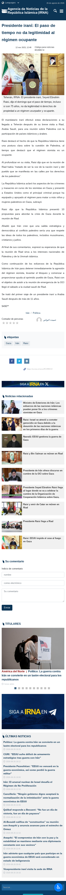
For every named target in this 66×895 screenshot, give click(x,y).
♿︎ (58, 887)
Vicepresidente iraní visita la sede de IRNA (27, 869)
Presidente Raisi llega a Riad (38, 521)
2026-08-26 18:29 (13, 749)
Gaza (8, 343)
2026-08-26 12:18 (13, 817)
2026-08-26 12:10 (13, 833)
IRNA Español (28, 11)
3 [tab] (23, 688)
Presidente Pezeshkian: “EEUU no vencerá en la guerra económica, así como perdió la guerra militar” (31, 770)
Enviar (7, 607)
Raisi (25, 343)
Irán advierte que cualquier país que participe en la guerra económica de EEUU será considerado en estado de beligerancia (32, 857)
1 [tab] (15, 688)
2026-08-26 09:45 (13, 864)
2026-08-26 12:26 (13, 805)
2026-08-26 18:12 (13, 761)
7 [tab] (37, 688)
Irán (27, 313)
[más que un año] (12, 407)
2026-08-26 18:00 (13, 777)
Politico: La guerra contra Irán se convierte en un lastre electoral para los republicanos (31, 675)
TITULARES (13, 623)
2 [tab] (19, 688)
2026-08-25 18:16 (13, 873)
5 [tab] (30, 688)
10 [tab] (49, 688)
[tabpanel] (33, 657)
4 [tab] (26, 688)
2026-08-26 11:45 (13, 849)
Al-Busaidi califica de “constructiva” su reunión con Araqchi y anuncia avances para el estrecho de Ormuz (32, 826)
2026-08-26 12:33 (13, 789)
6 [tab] (34, 688)
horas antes (9, 684)
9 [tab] (45, 688)
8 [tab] (41, 688)
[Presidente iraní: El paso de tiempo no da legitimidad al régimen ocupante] (33, 74)
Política (36, 313)
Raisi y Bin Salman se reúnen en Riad (43, 453)
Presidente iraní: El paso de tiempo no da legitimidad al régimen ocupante (28, 32)
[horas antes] (33, 649)
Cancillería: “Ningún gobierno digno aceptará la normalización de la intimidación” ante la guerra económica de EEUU (31, 798)
